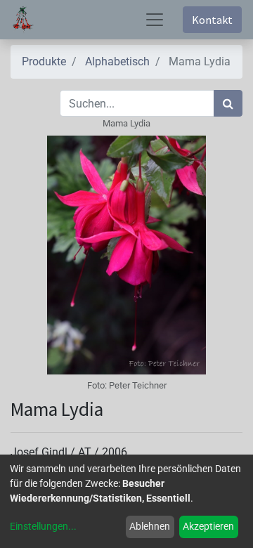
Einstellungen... (43, 526)
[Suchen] (228, 103)
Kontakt (212, 20)
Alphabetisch (117, 61)
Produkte (44, 61)
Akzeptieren (208, 526)
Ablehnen (149, 526)
